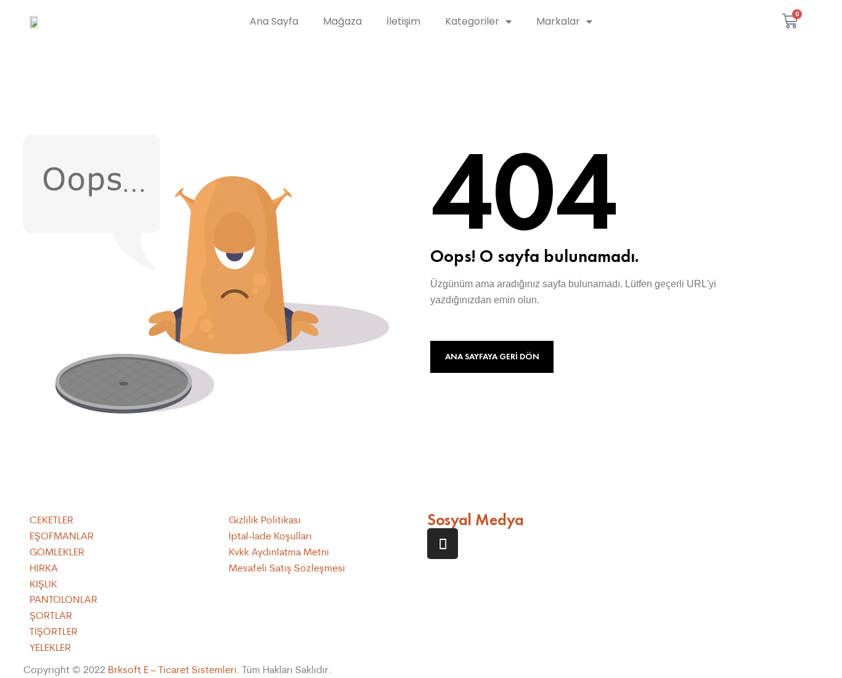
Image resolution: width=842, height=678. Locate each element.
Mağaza (342, 21)
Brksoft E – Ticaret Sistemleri (172, 669)
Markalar (558, 21)
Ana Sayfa (274, 21)
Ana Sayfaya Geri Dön (492, 356)
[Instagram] (442, 543)
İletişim (403, 21)
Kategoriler (472, 21)
